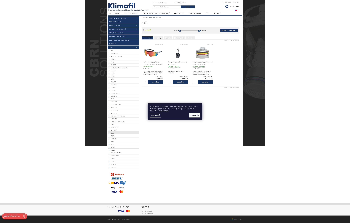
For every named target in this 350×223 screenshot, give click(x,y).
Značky (111, 47)
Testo (113, 158)
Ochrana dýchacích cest (117, 18)
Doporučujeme (147, 38)
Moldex (113, 130)
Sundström (115, 156)
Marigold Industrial (118, 122)
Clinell (113, 70)
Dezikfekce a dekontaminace (119, 40)
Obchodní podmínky (131, 13)
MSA (112, 133)
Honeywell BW (116, 105)
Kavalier (114, 113)
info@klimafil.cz (148, 211)
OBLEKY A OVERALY (115, 25)
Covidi (113, 73)
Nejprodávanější (179, 38)
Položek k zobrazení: (229, 30)
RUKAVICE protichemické (117, 29)
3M (112, 51)
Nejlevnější (158, 38)
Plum (112, 141)
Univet (113, 161)
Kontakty (217, 13)
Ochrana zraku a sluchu (117, 36)
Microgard (114, 127)
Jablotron (114, 110)
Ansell (113, 59)
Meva (112, 124)
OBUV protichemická (116, 33)
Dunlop (113, 85)
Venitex (113, 164)
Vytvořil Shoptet (238, 219)
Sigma (113, 147)
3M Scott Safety (116, 56)
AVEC (112, 62)
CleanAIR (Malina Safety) (119, 68)
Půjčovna (112, 44)
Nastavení (155, 115)
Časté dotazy (179, 13)
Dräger (113, 82)
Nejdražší (168, 38)
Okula (113, 136)
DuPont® (114, 87)
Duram (113, 90)
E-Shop (117, 13)
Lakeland (114, 119)
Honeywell (114, 102)
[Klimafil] (121, 6)
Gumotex (114, 96)
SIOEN (113, 150)
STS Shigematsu (116, 153)
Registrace (236, 2)
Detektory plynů (115, 22)
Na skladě (148, 30)
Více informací (163, 111)
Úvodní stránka (110, 13)
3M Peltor (114, 53)
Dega (112, 79)
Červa (113, 76)
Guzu (112, 99)
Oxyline (113, 139)
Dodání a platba (194, 13)
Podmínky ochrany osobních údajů (156, 13)
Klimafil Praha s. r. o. (118, 116)
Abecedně (190, 38)
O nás (207, 13)
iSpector (114, 107)
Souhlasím (194, 115)
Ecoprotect (115, 93)
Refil (112, 144)
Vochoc (113, 167)
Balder (113, 65)
